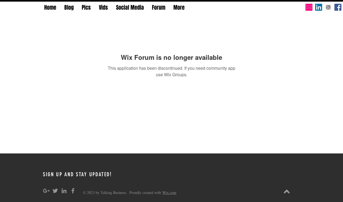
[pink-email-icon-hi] (308, 7)
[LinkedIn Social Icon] (318, 7)
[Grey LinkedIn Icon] (64, 190)
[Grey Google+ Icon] (46, 190)
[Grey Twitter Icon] (55, 190)
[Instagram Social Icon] (328, 7)
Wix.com (169, 192)
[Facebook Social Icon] (337, 7)
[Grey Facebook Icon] (72, 190)
